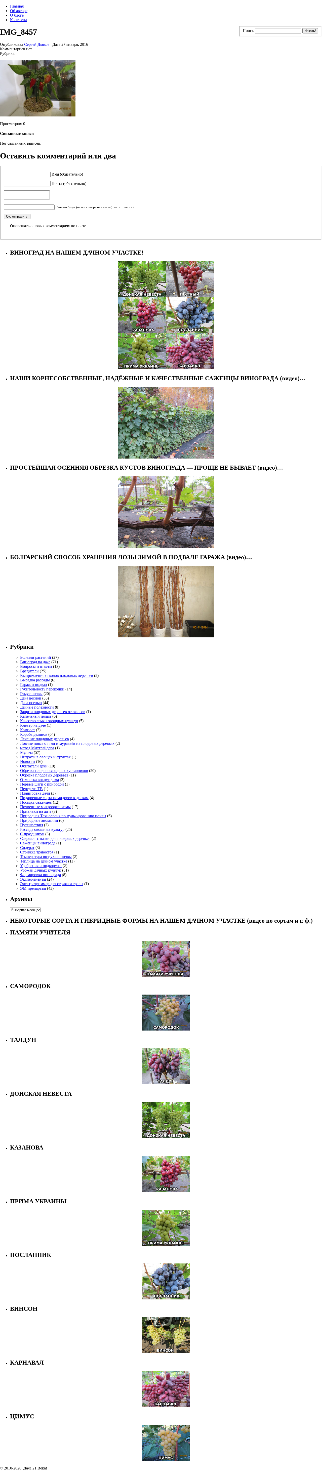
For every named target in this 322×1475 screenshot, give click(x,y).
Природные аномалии (39, 820)
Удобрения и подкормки (41, 866)
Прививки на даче (35, 811)
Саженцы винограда (37, 843)
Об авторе (18, 11)
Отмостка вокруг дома (39, 779)
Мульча (26, 752)
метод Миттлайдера (37, 748)
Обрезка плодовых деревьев (44, 775)
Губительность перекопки (42, 689)
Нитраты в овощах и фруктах (45, 757)
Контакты (18, 20)
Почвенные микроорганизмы (45, 807)
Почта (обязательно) (69, 183)
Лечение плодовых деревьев (44, 739)
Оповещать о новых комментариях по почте (48, 226)
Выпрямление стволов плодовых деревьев (56, 675)
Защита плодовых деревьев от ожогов (52, 712)
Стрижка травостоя (36, 852)
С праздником (32, 834)
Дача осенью (31, 703)
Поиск (248, 30)
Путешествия (31, 825)
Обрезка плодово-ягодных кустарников (54, 770)
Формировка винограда (40, 875)
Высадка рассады (35, 680)
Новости (27, 761)
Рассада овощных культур (42, 829)
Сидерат (27, 847)
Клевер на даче (33, 725)
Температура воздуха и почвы (46, 856)
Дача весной (30, 698)
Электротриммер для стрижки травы (51, 884)
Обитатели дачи (34, 766)
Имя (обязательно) (67, 174)
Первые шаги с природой (42, 784)
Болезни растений (35, 657)
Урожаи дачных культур (40, 870)
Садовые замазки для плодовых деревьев (55, 838)
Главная (17, 6)
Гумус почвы (31, 693)
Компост (27, 730)
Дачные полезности (37, 707)
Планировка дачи (35, 793)
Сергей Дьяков (37, 44)
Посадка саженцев (36, 802)
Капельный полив (35, 716)
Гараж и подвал (33, 684)
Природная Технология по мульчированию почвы (63, 816)
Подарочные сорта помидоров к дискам (54, 798)
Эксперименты (33, 879)
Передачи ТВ (31, 789)
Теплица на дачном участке (43, 861)
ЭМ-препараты (33, 888)
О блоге (17, 15)
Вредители (29, 671)
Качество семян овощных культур (49, 721)
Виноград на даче (35, 662)
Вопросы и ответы (36, 666)
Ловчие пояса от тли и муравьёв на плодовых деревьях (67, 743)
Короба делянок (33, 734)
